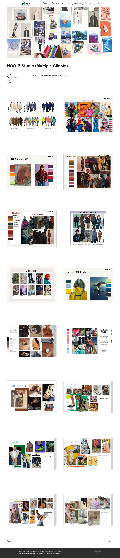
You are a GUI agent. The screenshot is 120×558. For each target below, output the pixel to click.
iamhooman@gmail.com (96, 553)
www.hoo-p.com (97, 551)
